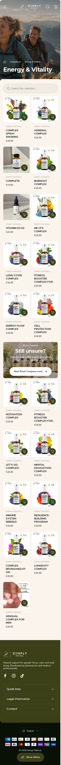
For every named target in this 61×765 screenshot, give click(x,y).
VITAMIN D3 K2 (15, 228)
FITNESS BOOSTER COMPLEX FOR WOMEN (43, 280)
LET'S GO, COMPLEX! (12, 466)
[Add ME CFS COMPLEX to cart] (52, 215)
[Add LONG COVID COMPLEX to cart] (24, 262)
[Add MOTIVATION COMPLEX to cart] (24, 401)
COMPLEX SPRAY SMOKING (12, 134)
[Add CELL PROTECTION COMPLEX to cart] (52, 312)
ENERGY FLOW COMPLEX (15, 327)
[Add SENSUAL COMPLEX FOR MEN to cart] (24, 603)
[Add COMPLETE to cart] (24, 167)
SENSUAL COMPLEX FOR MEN (15, 619)
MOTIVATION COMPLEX (14, 416)
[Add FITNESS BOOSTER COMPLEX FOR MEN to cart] (52, 401)
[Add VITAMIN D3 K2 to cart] (24, 215)
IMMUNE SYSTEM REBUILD (11, 519)
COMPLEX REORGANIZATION (15, 569)
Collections (15, 61)
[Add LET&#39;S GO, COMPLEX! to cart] (24, 451)
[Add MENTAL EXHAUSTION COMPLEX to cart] (52, 451)
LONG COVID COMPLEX (14, 277)
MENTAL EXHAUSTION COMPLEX (42, 468)
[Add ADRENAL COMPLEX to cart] (52, 117)
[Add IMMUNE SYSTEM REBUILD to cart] (24, 502)
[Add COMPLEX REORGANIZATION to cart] (24, 552)
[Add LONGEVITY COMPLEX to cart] (52, 552)
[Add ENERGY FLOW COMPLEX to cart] (24, 312)
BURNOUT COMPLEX (40, 182)
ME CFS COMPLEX (40, 229)
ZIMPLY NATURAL (14, 126)
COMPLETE (13, 181)
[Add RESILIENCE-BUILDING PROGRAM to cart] (52, 502)
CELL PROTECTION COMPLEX (42, 329)
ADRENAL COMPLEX (40, 132)
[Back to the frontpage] (4, 62)
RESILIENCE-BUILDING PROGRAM (42, 519)
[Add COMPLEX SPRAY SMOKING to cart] (24, 117)
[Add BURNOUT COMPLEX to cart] (52, 167)
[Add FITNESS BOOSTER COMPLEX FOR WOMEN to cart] (52, 262)
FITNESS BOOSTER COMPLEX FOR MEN (43, 419)
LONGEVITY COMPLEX (41, 567)
